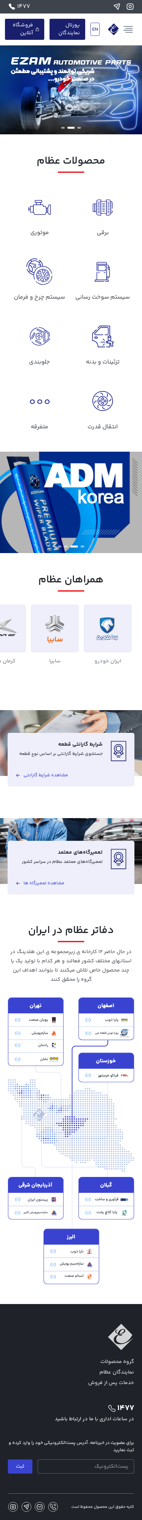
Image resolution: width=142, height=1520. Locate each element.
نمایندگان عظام (116, 1372)
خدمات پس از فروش (111, 1383)
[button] (79, 128)
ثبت (20, 1466)
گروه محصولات (117, 1362)
